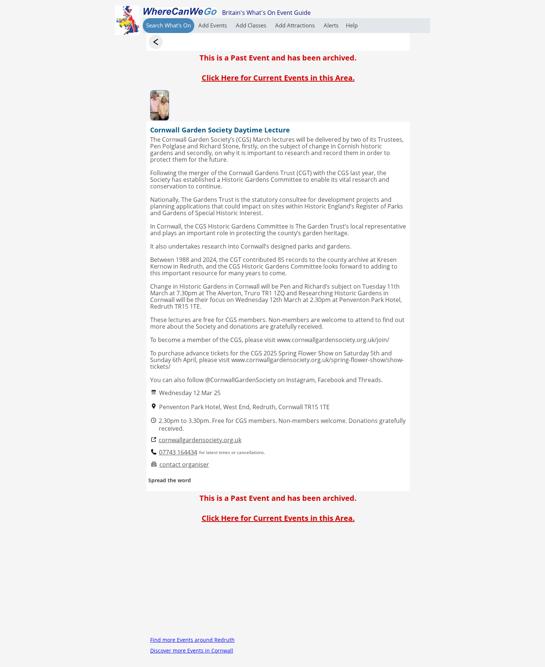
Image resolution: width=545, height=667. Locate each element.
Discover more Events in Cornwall (191, 650)
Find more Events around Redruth (192, 639)
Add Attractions (295, 25)
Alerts (331, 25)
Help (352, 25)
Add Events (213, 25)
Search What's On (168, 25)
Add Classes (252, 25)
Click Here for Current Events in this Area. (278, 78)
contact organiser (184, 465)
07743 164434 (178, 452)
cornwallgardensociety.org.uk (200, 440)
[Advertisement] (278, 582)
